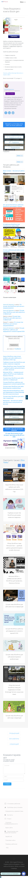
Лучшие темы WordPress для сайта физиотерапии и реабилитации (14, 657)
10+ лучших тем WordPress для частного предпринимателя (13, 306)
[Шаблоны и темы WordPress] (5, 1)
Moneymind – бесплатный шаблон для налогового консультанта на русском (13, 402)
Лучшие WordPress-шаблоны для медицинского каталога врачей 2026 (14, 329)
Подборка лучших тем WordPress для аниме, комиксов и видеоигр (14, 515)
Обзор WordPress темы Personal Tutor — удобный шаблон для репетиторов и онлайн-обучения (14, 368)
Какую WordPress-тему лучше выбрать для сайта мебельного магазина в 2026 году (12, 358)
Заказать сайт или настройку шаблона (14, 429)
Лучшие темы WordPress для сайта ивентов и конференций (14, 312)
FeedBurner (18, 349)
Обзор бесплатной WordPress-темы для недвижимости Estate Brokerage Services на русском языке (13, 392)
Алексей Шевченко (9, 89)
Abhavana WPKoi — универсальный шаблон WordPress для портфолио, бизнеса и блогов (13, 374)
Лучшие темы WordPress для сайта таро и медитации (14, 717)
